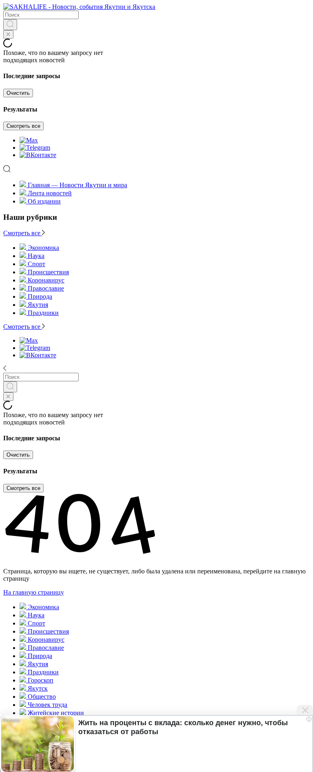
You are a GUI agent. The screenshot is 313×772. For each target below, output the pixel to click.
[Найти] (10, 24)
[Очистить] (8, 34)
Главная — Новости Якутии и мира (77, 185)
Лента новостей (50, 193)
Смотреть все (23, 126)
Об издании (44, 201)
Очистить (18, 93)
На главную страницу (33, 592)
